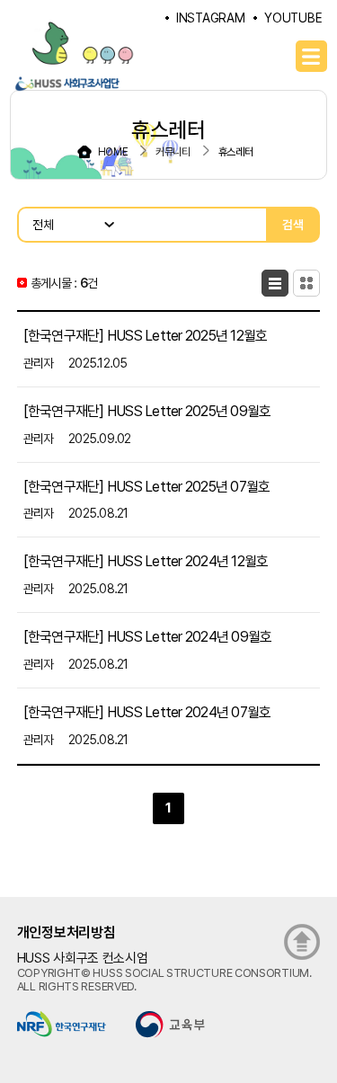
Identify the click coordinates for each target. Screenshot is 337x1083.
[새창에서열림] (61, 1023)
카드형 (306, 283)
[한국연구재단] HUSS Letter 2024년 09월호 (147, 636)
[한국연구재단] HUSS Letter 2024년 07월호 (147, 712)
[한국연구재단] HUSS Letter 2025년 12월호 (145, 335)
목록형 (275, 283)
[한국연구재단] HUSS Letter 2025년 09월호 (147, 411)
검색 (293, 224)
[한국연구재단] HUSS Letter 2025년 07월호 (146, 485)
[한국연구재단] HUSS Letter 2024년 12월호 (146, 561)
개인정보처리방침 (66, 932)
